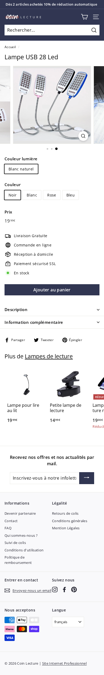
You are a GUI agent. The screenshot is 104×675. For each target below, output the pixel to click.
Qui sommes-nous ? (21, 535)
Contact (11, 520)
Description (16, 309)
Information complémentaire (34, 322)
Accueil (10, 47)
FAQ (8, 528)
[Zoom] (83, 136)
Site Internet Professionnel (64, 663)
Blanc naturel (21, 168)
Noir (13, 195)
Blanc (32, 195)
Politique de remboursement (18, 560)
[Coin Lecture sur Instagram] (55, 589)
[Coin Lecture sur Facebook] (64, 589)
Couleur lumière (21, 158)
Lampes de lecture (49, 356)
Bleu (70, 195)
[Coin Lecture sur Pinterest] (74, 589)
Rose (51, 195)
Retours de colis (65, 513)
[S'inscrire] (86, 478)
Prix (8, 212)
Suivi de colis (15, 542)
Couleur (13, 184)
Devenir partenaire (20, 513)
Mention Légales (65, 528)
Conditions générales (69, 520)
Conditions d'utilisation (24, 550)
